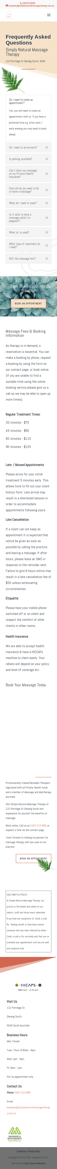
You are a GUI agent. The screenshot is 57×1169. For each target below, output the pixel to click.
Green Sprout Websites (35, 1163)
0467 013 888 (38, 825)
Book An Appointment (28, 303)
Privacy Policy (34, 1151)
